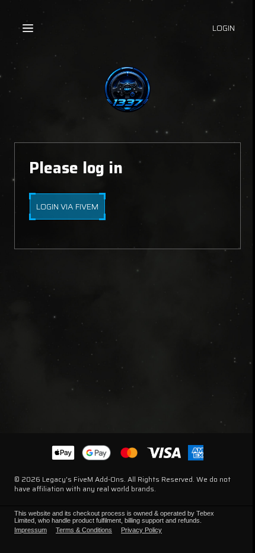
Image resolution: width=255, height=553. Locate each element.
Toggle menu (28, 28)
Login (223, 27)
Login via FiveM (67, 206)
